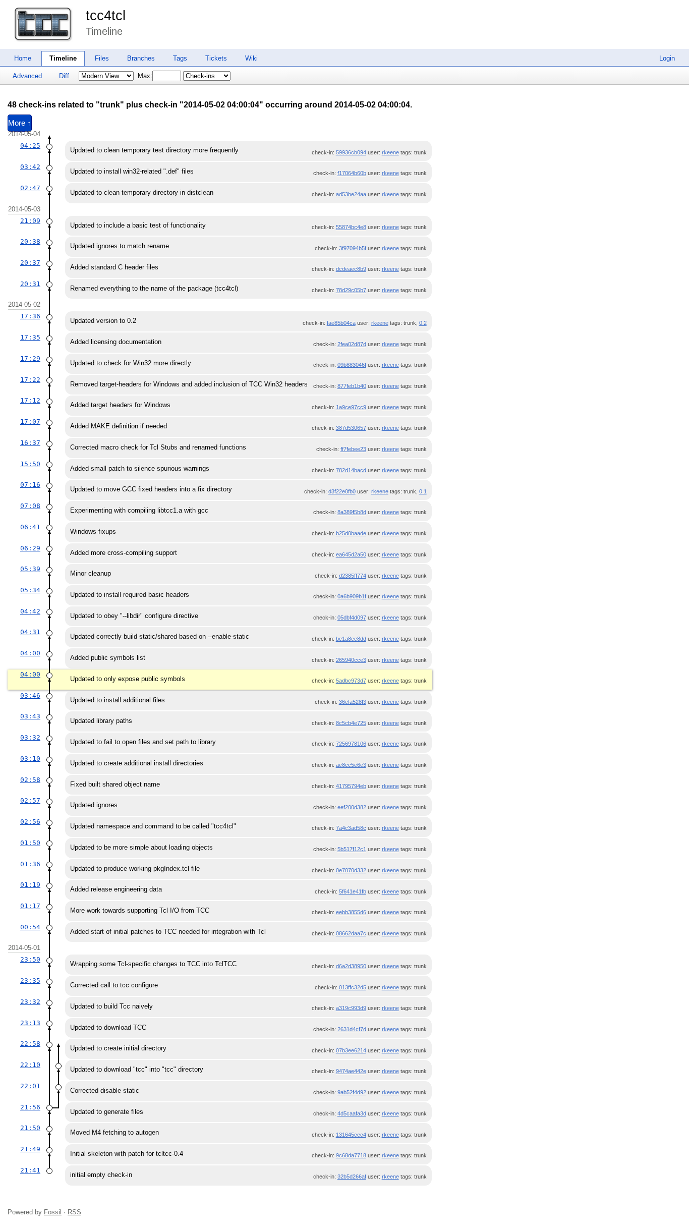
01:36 (30, 864)
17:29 (30, 358)
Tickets (216, 58)
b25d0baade (351, 533)
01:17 (30, 906)
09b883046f (351, 365)
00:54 (30, 927)
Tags (180, 58)
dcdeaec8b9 (351, 269)
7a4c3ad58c (351, 828)
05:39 (30, 569)
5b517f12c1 (351, 849)
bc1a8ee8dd (351, 639)
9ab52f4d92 (351, 1092)
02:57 (30, 800)
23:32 (30, 1001)
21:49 (30, 1149)
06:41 (30, 527)
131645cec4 (351, 1135)
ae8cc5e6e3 (351, 765)
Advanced (27, 76)
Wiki (251, 58)
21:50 (30, 1128)
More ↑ (19, 123)
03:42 (30, 167)
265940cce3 (351, 660)
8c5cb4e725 (351, 723)
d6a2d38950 (351, 966)
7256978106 (351, 744)
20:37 (30, 262)
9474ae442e (351, 1071)
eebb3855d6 (351, 912)
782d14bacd (351, 470)
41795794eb (351, 786)
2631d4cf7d (351, 1029)
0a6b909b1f (351, 596)
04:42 (30, 611)
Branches (141, 58)
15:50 (30, 464)
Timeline (63, 58)
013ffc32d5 (352, 987)
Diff (64, 76)
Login (667, 58)
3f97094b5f (352, 248)
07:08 (30, 506)
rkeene (390, 152)
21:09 (30, 221)
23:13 (30, 1023)
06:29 (30, 548)
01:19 (30, 884)
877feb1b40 (351, 386)
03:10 (30, 758)
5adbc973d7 (351, 681)
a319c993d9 (351, 1008)
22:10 (30, 1065)
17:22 (30, 379)
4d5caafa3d (351, 1113)
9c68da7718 (351, 1155)
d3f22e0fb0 (342, 491)
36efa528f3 (352, 702)
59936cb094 (351, 152)
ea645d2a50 (351, 554)
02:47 (30, 188)
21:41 (30, 1170)
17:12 (30, 400)
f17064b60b (351, 173)
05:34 (30, 590)
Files (102, 58)
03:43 (30, 716)
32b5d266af (351, 1176)
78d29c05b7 (351, 290)
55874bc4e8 (351, 227)
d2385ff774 (352, 576)
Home (22, 58)
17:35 (30, 337)
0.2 (423, 323)
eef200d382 (351, 807)
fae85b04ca (341, 323)
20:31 (30, 284)
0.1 (423, 491)
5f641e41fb (352, 891)
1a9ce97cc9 (351, 407)
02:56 (30, 821)
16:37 (30, 442)
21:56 (30, 1107)
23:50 (30, 959)
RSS (74, 1212)
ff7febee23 (353, 449)
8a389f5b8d (351, 512)
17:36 (30, 316)
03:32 (30, 737)
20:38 (30, 241)
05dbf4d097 (351, 617)
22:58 (30, 1043)
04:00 (30, 653)
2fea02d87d (351, 344)
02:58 (30, 780)
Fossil (53, 1212)
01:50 (30, 843)
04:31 (30, 632)
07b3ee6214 (351, 1050)
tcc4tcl (106, 15)
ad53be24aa (351, 194)
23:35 (30, 980)
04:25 (30, 145)
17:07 (30, 421)
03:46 (30, 695)
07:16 (30, 484)
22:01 (30, 1086)
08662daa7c (351, 933)
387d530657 (351, 428)
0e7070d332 (351, 870)
